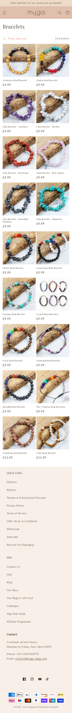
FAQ (9, 574)
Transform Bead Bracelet (15, 453)
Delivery (12, 481)
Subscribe (12, 536)
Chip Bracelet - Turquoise (49, 219)
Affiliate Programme (19, 621)
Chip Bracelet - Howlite (48, 126)
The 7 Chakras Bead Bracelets (50, 407)
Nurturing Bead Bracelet (48, 360)
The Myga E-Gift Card (20, 597)
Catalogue (13, 605)
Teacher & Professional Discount (26, 497)
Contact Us (13, 566)
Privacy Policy (15, 505)
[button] (4, 13)
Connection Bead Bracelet (49, 268)
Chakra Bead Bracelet (46, 80)
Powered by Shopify (48, 707)
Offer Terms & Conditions (22, 521)
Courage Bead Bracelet (14, 314)
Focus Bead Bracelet (12, 360)
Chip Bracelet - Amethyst (15, 126)
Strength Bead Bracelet (14, 407)
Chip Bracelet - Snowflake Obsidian (15, 220)
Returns (11, 489)
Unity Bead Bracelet (46, 453)
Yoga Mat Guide (16, 613)
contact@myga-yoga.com (31, 658)
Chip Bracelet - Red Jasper (16, 173)
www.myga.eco (30, 707)
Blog (9, 582)
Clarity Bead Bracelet (13, 268)
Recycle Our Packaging (20, 544)
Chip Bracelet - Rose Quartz (50, 173)
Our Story (12, 590)
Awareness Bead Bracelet (15, 80)
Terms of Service (17, 513)
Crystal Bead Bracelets (47, 314)
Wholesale (13, 528)
